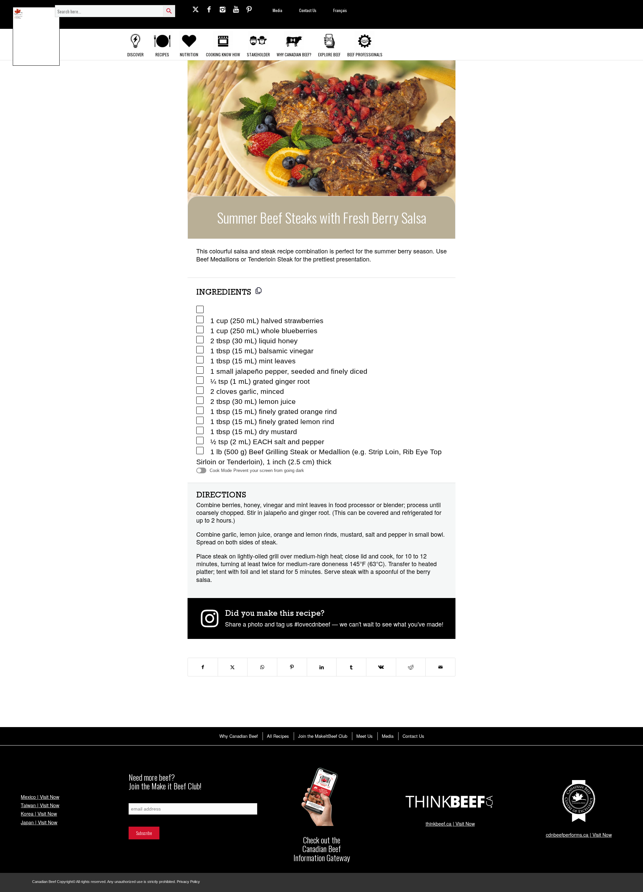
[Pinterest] (249, 9)
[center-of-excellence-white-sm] (578, 801)
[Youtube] (235, 9)
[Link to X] (195, 9)
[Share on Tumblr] (351, 667)
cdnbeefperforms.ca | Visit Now (579, 834)
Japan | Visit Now (39, 822)
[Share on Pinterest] (292, 667)
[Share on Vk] (381, 667)
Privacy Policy (188, 882)
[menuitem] (238, 736)
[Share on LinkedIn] (322, 667)
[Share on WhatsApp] (262, 667)
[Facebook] (209, 9)
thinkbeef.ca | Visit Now (450, 823)
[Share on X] (232, 667)
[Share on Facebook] (203, 667)
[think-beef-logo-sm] (450, 801)
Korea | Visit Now (39, 813)
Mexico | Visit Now (40, 796)
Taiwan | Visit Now (40, 805)
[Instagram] (222, 9)
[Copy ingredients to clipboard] (259, 291)
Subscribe (137, 799)
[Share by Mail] (440, 667)
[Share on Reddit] (411, 667)
